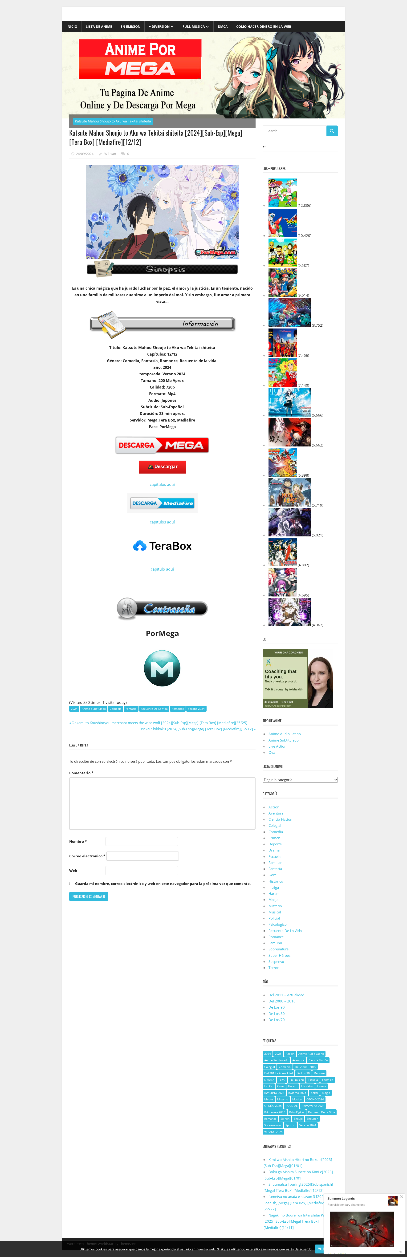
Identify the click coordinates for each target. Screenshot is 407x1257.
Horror (321, 1086)
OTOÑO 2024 (315, 1099)
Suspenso (276, 961)
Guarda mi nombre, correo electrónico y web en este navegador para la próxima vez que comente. (163, 883)
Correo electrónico (87, 856)
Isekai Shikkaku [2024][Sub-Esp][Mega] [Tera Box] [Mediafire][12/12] (197, 728)
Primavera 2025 (274, 1112)
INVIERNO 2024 (274, 1093)
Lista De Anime (99, 26)
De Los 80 (277, 1013)
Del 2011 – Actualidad (286, 995)
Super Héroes (279, 955)
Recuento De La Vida (154, 709)
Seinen (285, 1119)
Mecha (268, 1099)
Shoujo (298, 1119)
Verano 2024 (196, 709)
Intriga (274, 887)
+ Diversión (159, 26)
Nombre (78, 841)
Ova (272, 752)
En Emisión (130, 26)
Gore (273, 874)
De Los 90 (277, 1007)
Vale (321, 1248)
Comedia (116, 709)
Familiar (275, 862)
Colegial (275, 825)
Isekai (314, 1093)
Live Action (277, 746)
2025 (278, 1054)
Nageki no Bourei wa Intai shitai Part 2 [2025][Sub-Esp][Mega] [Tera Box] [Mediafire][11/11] (297, 1221)
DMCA (223, 26)
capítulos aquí (162, 484)
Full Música (194, 26)
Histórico (276, 881)
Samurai (275, 943)
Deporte (275, 844)
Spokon (290, 1125)
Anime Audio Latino (285, 733)
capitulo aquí (162, 569)
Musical (275, 912)
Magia (273, 899)
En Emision (296, 1080)
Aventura (276, 813)
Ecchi (281, 1080)
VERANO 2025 (273, 1132)
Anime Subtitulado (94, 709)
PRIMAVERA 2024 (313, 1106)
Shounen (312, 1119)
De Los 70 (277, 1019)
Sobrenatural (279, 949)
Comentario (81, 772)
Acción (274, 807)
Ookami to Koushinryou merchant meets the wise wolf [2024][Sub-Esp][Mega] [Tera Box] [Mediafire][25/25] (159, 722)
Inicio (71, 26)
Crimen (274, 837)
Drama (274, 850)
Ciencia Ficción (280, 819)
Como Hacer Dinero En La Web (263, 26)
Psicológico (278, 924)
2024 (74, 709)
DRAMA (269, 1080)
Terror (274, 967)
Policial (274, 918)
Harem (274, 893)
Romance (178, 709)
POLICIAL (291, 1106)
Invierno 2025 (297, 1093)
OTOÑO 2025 (273, 1106)
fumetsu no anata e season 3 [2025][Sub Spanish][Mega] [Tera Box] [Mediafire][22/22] (299, 1202)
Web (73, 870)
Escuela (275, 856)
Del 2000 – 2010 (282, 1001)
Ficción (268, 1086)
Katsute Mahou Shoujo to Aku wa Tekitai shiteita (113, 121)
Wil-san (110, 153)
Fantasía (131, 709)
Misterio (275, 906)
